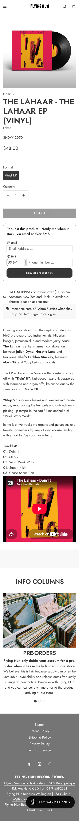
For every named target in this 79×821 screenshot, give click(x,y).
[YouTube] (50, 764)
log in (51, 314)
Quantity (9, 186)
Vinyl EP (11, 175)
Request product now (39, 273)
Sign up (36, 314)
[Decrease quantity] (8, 195)
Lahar (7, 127)
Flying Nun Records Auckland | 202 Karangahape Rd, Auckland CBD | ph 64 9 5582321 (39, 786)
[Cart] (73, 6)
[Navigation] (4, 6)
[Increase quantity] (23, 195)
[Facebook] (29, 764)
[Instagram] (39, 764)
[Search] (64, 6)
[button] (35, 701)
